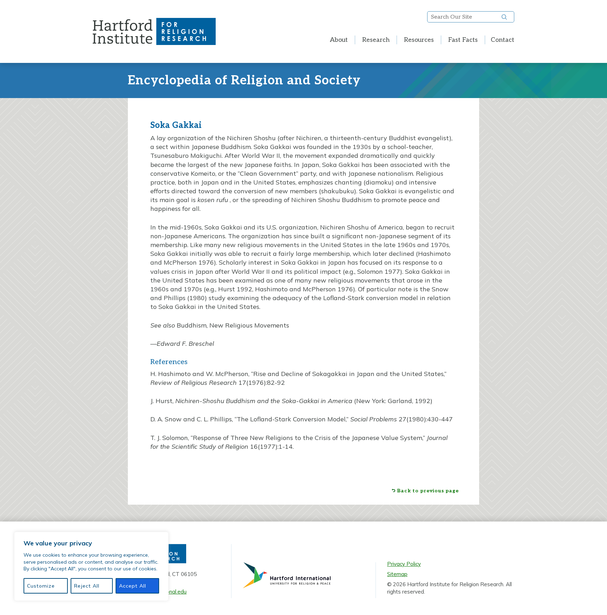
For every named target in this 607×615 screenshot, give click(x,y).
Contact (502, 40)
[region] (91, 566)
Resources (419, 40)
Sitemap (397, 574)
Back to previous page (428, 490)
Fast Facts (463, 40)
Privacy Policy (404, 564)
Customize (41, 586)
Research (376, 40)
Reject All (86, 586)
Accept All (132, 586)
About (339, 40)
